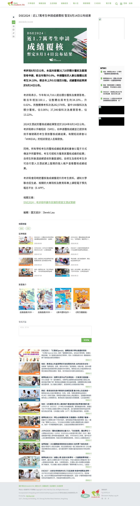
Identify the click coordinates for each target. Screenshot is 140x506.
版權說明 (45, 486)
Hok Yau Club (30, 496)
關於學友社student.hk (26, 486)
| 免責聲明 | (53, 486)
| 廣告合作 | (38, 486)
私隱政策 (60, 486)
